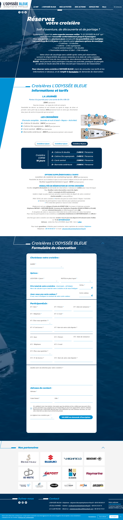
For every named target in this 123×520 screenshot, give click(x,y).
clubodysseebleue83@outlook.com (81, 509)
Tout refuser (102, 516)
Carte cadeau (84, 293)
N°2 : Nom (33, 337)
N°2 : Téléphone (35, 344)
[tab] (43, 143)
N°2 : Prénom (58, 337)
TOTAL (81, 285)
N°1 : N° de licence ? (36, 327)
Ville (56, 398)
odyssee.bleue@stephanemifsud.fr (74, 228)
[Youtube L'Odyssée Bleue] (25, 12)
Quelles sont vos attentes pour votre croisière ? (46, 367)
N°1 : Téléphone (35, 314)
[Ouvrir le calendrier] (90, 309)
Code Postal (34, 398)
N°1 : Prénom (58, 307)
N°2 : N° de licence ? (37, 358)
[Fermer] (121, 516)
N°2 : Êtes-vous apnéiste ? (39, 351)
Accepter (114, 516)
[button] (80, 222)
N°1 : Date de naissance (82, 307)
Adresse (33, 391)
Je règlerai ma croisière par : (40, 415)
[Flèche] (103, 243)
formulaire (74, 71)
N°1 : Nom (33, 307)
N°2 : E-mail (58, 344)
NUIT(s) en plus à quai (68, 278)
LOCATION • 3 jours (36, 278)
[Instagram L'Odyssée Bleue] (22, 12)
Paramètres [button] (92, 516)
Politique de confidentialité (26, 517)
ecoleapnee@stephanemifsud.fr (80, 505)
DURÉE (32, 264)
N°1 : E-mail (58, 314)
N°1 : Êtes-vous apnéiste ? (39, 320)
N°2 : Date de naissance (82, 336)
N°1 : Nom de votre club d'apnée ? (65, 327)
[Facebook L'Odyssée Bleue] (19, 12)
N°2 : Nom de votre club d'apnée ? (65, 358)
